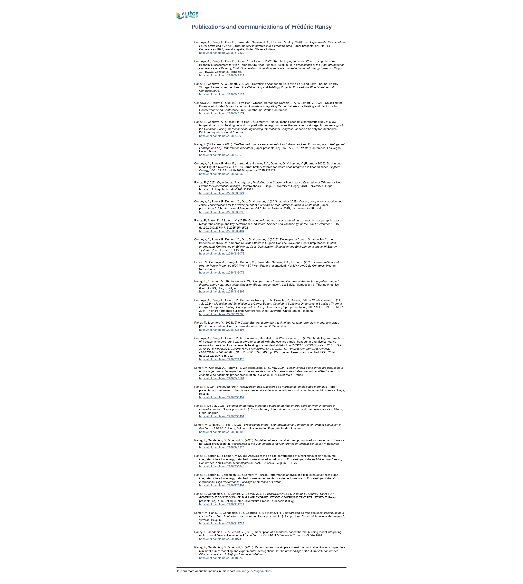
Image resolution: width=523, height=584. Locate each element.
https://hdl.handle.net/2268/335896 (221, 212)
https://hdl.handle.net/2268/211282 (221, 504)
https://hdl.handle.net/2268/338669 (221, 173)
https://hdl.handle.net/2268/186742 (221, 557)
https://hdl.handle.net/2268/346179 (221, 113)
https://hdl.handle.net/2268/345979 (221, 135)
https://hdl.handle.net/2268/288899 (221, 431)
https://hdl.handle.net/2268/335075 (221, 253)
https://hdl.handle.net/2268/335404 (221, 231)
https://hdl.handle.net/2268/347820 (221, 52)
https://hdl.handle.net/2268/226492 (221, 485)
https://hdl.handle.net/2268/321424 (221, 359)
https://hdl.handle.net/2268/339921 (221, 193)
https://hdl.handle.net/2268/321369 (221, 314)
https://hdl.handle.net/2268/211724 (221, 523)
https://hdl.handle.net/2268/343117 (221, 94)
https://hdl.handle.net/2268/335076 (221, 272)
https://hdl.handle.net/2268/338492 (221, 397)
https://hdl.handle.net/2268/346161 (221, 378)
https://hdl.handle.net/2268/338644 (221, 466)
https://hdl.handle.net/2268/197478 (221, 538)
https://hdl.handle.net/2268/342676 (221, 154)
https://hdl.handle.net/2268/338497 (221, 291)
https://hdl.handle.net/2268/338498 (221, 329)
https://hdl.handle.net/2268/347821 (221, 75)
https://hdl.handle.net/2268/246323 (221, 447)
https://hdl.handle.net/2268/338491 (221, 416)
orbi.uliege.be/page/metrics (254, 571)
